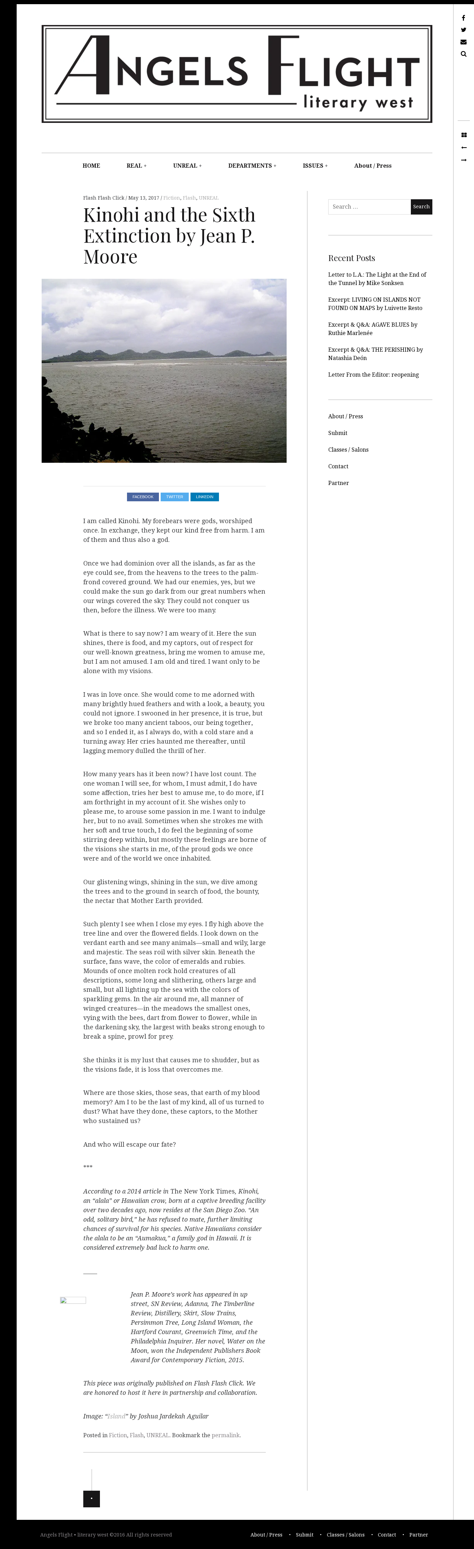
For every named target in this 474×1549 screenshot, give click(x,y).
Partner (338, 483)
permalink (226, 1435)
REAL (134, 165)
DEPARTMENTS (250, 165)
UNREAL (185, 165)
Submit (337, 433)
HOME (91, 165)
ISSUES (313, 165)
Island (116, 1416)
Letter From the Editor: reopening (373, 374)
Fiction (171, 198)
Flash (189, 198)
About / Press (373, 165)
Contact (338, 466)
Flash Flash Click (104, 198)
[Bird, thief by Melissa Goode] (464, 160)
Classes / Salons (348, 449)
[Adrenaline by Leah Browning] (464, 148)
